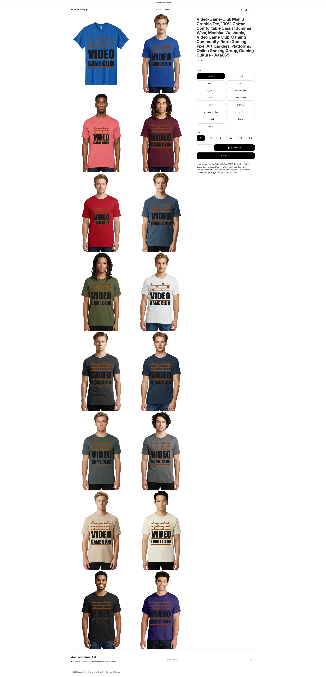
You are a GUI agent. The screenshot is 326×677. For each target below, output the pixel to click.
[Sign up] (251, 659)
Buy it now (225, 156)
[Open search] (241, 9)
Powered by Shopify (96, 672)
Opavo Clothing (82, 672)
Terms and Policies (113, 672)
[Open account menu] (246, 9)
